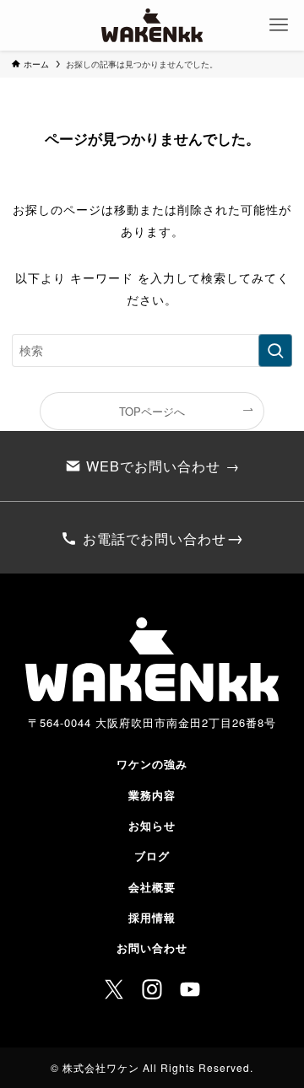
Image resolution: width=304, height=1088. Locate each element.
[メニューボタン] (278, 25)
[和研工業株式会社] (152, 25)
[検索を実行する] (275, 350)
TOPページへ (152, 411)
